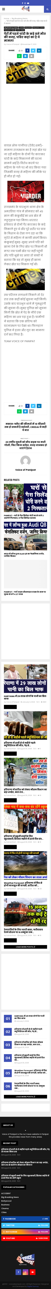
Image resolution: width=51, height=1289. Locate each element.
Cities (4, 1212)
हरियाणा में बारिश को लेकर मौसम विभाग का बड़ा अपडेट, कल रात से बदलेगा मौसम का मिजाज (24, 1163)
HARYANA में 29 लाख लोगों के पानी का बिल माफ (25, 697)
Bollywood (6, 1201)
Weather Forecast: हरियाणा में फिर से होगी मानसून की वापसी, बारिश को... (23, 884)
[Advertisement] (25, 115)
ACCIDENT (6, 1193)
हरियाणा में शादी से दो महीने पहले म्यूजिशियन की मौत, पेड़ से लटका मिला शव (25, 1150)
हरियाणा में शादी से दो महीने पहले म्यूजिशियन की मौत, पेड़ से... (19, 744)
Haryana (28, 28)
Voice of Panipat (12, 44)
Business (5, 1204)
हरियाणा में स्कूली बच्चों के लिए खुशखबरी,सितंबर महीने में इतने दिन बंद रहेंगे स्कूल (25, 1176)
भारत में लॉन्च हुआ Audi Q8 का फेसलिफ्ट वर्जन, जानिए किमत (24, 554)
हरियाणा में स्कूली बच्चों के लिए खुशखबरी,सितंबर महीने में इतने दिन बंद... (23, 837)
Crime (21, 28)
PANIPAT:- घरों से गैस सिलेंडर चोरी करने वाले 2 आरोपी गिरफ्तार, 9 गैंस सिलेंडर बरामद (24, 516)
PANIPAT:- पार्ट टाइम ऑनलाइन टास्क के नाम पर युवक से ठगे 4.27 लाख (25, 593)
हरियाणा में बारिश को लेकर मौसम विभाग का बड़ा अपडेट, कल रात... (25, 791)
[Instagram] (25, 1272)
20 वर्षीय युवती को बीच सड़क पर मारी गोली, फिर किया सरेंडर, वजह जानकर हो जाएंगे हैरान (25, 445)
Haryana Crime (38, 28)
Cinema (5, 1208)
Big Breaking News (11, 28)
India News (20, 30)
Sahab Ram (11, 749)
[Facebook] (18, 1272)
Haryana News (10, 30)
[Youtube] (32, 1272)
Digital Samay (33, 1286)
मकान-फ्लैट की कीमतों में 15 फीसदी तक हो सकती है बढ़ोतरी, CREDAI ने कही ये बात (25, 427)
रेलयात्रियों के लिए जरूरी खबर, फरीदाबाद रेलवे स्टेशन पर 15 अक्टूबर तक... (23, 931)
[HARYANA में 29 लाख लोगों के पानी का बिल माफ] (25, 678)
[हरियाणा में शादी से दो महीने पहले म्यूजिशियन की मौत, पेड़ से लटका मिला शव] (25, 725)
